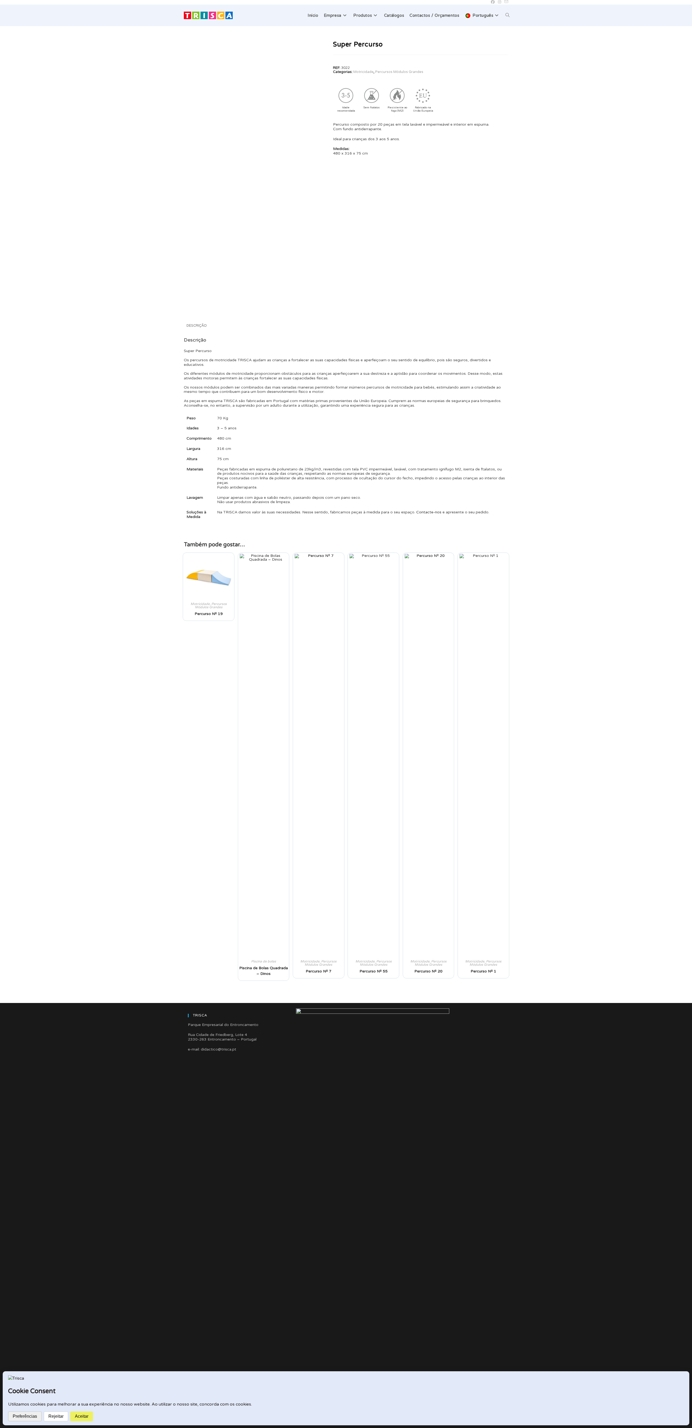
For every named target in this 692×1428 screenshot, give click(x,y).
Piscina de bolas (263, 961)
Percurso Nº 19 (209, 613)
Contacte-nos (428, 512)
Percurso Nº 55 (374, 971)
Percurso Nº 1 (483, 971)
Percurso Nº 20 (428, 971)
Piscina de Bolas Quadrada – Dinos (263, 971)
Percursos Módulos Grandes (399, 72)
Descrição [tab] (197, 325)
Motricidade (363, 72)
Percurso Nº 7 (318, 971)
